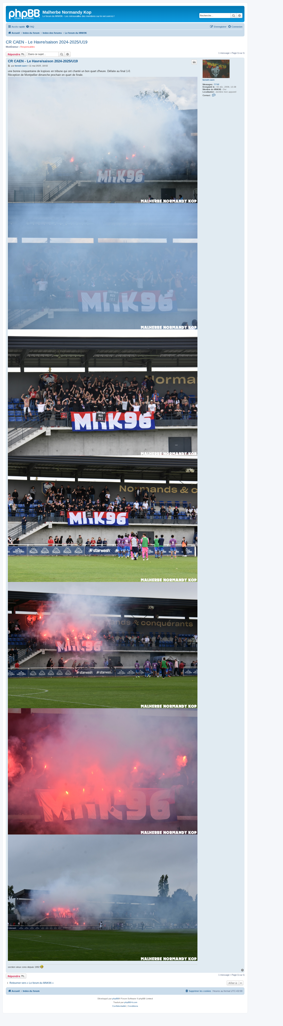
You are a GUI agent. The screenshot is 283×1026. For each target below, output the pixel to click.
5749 (216, 84)
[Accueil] (24, 13)
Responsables (27, 47)
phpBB (115, 998)
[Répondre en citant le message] (194, 62)
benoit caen (208, 80)
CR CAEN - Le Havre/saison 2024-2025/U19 (46, 42)
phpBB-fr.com (130, 1002)
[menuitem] (30, 26)
